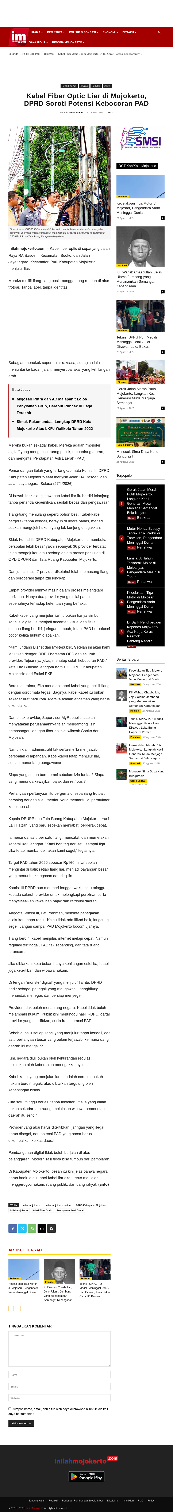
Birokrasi (49, 53)
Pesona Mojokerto (67, 42)
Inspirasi (49, 1282)
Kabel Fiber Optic (42, 1210)
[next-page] (17, 1308)
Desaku (128, 32)
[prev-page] (11, 1308)
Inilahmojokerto (19, 1210)
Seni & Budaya (125, 444)
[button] (159, 32)
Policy (150, 1500)
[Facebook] (12, 1228)
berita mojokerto (31, 1205)
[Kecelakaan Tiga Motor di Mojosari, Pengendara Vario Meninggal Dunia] (23, 1269)
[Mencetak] (51, 1228)
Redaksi (53, 1500)
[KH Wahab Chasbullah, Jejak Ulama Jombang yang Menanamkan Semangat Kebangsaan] (59, 1271)
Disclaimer (113, 1500)
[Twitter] (22, 1228)
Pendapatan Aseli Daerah (70, 1210)
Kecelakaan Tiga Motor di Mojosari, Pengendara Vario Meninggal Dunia (23, 1288)
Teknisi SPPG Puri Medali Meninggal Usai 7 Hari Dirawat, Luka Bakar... (136, 342)
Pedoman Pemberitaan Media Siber (82, 1500)
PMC (140, 1500)
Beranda (13, 53)
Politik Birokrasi (82, 32)
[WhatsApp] (32, 1228)
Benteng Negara (139, 641)
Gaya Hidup (37, 42)
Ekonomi (109, 32)
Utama (35, 32)
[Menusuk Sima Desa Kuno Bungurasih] (140, 432)
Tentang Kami (37, 1500)
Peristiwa (54, 32)
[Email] (42, 1228)
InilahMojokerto (34, 1508)
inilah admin (76, 112)
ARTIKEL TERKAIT (25, 1250)
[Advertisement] (86, 14)
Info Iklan (128, 1500)
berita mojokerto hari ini (58, 1205)
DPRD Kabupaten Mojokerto (91, 1205)
